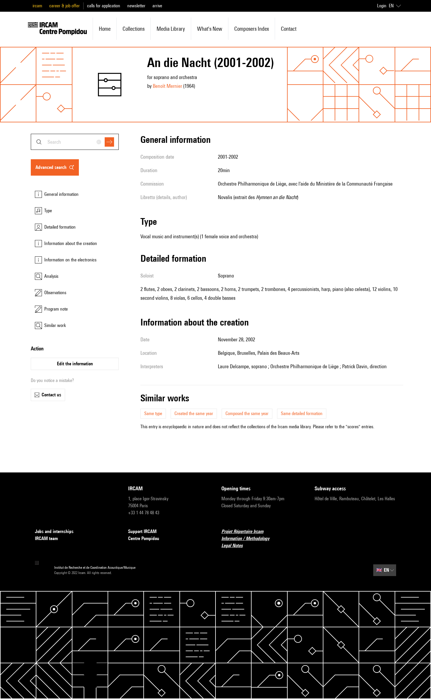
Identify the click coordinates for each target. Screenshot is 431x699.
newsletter (136, 5)
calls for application (103, 5)
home (105, 28)
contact (288, 28)
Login (381, 5)
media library (171, 28)
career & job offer (64, 5)
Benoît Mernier (167, 86)
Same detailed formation (302, 413)
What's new (209, 28)
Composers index (251, 28)
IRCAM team (46, 538)
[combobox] (75, 142)
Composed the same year (247, 413)
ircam (37, 5)
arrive (157, 5)
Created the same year (193, 413)
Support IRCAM (142, 531)
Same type (153, 413)
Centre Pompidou (143, 538)
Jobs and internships (54, 531)
